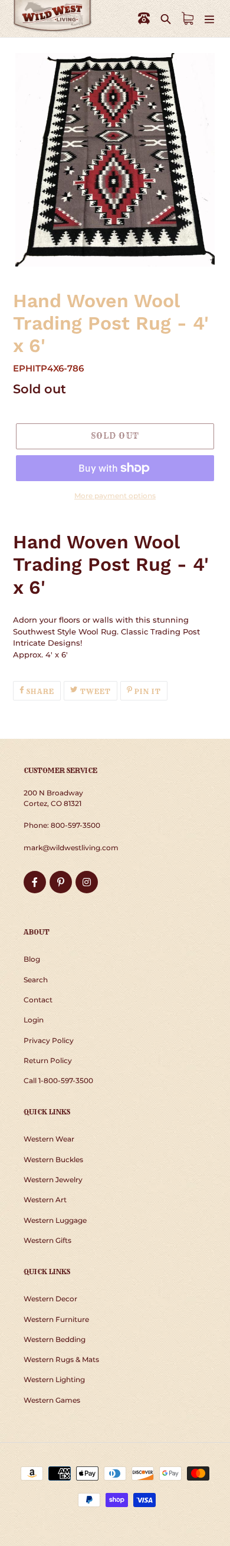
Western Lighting (54, 1379)
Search (36, 979)
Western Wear (49, 1138)
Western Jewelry (53, 1179)
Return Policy (48, 1060)
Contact (38, 999)
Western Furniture (56, 1319)
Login (34, 1019)
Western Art (45, 1199)
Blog (32, 959)
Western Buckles (53, 1159)
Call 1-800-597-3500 (58, 1080)
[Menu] (209, 18)
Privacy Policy (49, 1040)
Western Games (52, 1400)
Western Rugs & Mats (61, 1359)
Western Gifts (47, 1240)
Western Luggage (55, 1220)
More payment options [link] (115, 495)
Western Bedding (55, 1339)
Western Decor (50, 1298)
